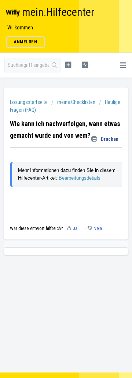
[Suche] (54, 65)
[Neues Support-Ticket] (68, 65)
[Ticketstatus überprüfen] (85, 65)
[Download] (52, 184)
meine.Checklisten (76, 102)
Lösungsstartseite (29, 102)
